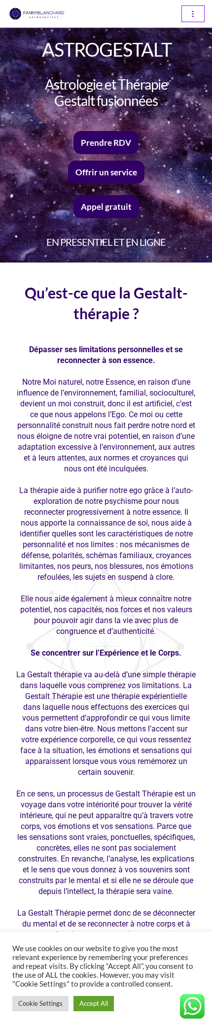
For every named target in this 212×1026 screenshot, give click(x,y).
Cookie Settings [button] (40, 1003)
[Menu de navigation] (193, 13)
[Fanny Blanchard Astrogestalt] (37, 14)
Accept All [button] (93, 1003)
